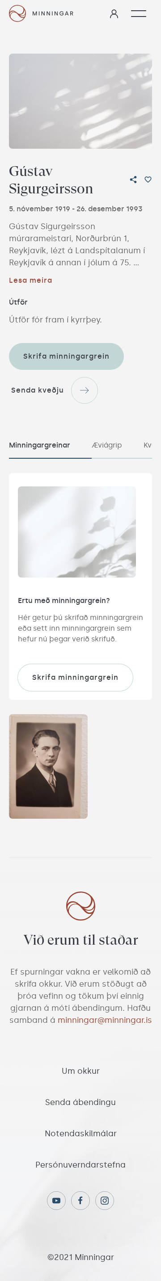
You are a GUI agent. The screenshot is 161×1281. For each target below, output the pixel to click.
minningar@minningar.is (105, 1020)
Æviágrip (107, 445)
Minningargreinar (39, 445)
